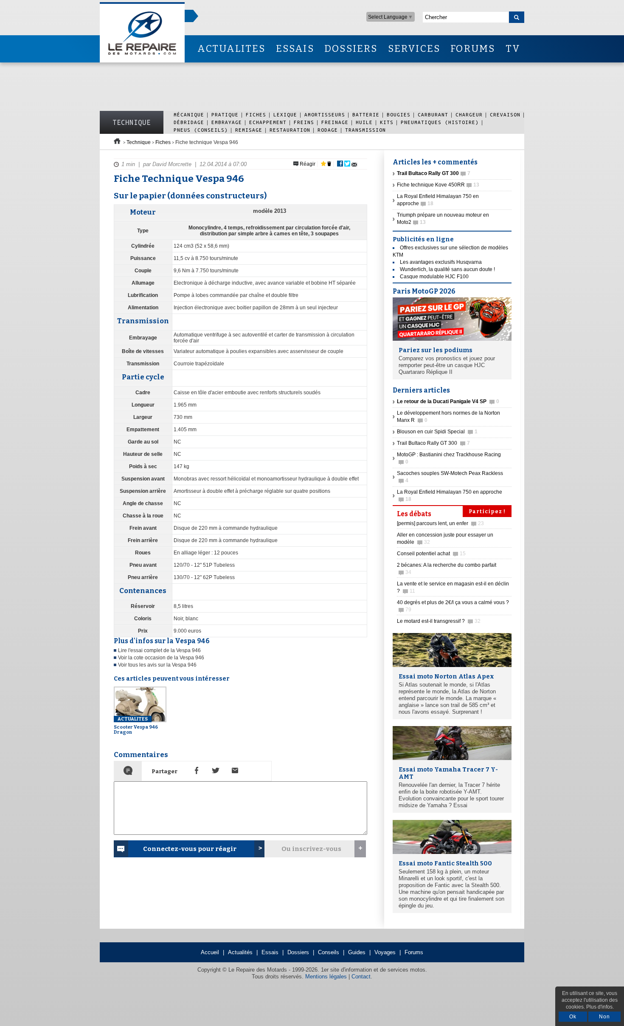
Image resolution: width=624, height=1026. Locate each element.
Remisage (248, 130)
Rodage (328, 130)
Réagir (306, 164)
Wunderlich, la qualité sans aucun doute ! (447, 269)
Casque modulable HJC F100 (434, 277)
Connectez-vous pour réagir (189, 849)
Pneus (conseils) (201, 130)
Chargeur (469, 114)
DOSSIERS (351, 48)
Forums (414, 952)
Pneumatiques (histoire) (440, 122)
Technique (131, 122)
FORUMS (472, 48)
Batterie (365, 114)
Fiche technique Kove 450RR (438, 185)
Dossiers (298, 952)
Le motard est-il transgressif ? (439, 621)
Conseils (328, 952)
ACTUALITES (231, 48)
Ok (572, 1017)
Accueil (210, 952)
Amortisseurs (324, 114)
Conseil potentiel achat (431, 554)
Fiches (256, 114)
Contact (361, 976)
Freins (304, 122)
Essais (269, 952)
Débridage (189, 122)
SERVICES (414, 48)
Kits (387, 122)
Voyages (385, 952)
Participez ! (487, 511)
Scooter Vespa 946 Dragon (136, 725)
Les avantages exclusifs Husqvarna (441, 262)
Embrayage (226, 122)
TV (513, 48)
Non (604, 1017)
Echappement (268, 122)
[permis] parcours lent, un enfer (440, 523)
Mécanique (189, 114)
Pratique (225, 114)
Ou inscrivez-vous (311, 849)
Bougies (398, 114)
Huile (364, 122)
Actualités (240, 952)
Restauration (290, 130)
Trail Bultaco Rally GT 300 (433, 443)
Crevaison (505, 114)
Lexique (285, 114)
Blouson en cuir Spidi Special (437, 432)
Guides (356, 952)
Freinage (335, 122)
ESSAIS (295, 48)
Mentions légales (326, 976)
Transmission (365, 130)
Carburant (433, 114)
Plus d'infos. (600, 1007)
